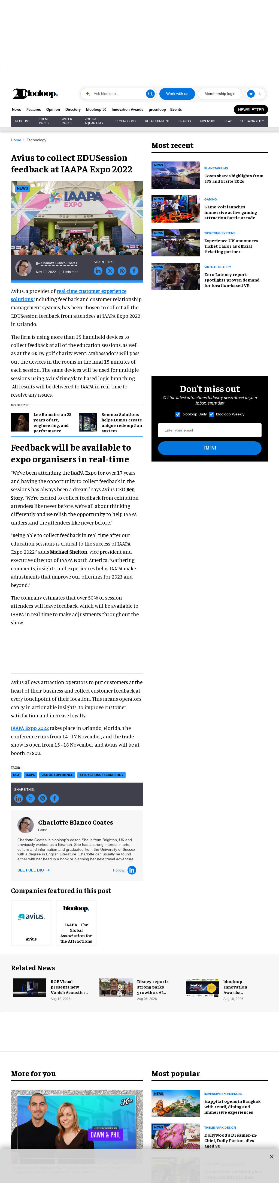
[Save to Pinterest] (122, 270)
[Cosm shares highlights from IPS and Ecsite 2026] (175, 174)
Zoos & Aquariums (94, 121)
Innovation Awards (127, 109)
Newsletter (251, 109)
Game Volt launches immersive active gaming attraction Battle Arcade (230, 212)
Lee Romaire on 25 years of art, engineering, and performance (52, 422)
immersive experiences (223, 1093)
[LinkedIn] (132, 870)
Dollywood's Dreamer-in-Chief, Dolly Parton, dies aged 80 (230, 1140)
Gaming (210, 199)
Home (16, 140)
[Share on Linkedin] (98, 270)
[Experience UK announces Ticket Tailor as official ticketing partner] (175, 242)
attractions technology (101, 775)
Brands (184, 121)
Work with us (177, 93)
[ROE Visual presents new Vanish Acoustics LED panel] (29, 987)
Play (228, 121)
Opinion (53, 109)
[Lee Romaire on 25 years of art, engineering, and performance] (20, 421)
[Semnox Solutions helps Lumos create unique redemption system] (88, 421)
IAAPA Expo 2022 (30, 728)
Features (33, 109)
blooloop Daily (195, 414)
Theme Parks (44, 121)
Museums (22, 121)
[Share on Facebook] (134, 270)
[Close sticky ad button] (272, 1156)
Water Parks (67, 121)
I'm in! (210, 448)
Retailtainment (157, 121)
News (16, 109)
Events (176, 109)
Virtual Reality (217, 267)
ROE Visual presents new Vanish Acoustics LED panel (68, 989)
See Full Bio (31, 870)
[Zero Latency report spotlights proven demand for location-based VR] (175, 275)
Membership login (220, 93)
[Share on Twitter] (110, 270)
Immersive (207, 121)
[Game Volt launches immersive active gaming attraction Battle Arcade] (175, 208)
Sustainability (252, 121)
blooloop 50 (96, 109)
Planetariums (216, 168)
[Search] (150, 93)
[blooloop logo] (35, 93)
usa (16, 775)
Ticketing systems (219, 233)
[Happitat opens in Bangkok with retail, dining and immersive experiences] (175, 1102)
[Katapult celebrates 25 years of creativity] (77, 1126)
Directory (73, 109)
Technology (125, 121)
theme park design (220, 1127)
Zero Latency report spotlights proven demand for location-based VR (232, 279)
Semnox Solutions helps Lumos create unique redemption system (122, 422)
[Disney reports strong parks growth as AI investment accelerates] (116, 987)
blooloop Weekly (230, 414)
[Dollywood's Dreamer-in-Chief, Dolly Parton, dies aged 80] (175, 1136)
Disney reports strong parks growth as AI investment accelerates (153, 992)
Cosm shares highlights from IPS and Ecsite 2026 (233, 178)
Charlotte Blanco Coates (59, 263)
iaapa (30, 775)
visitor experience (57, 775)
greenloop (157, 109)
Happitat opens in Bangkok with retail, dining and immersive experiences (232, 1106)
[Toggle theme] (251, 94)
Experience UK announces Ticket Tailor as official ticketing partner (231, 246)
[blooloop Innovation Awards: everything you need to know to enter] (202, 987)
